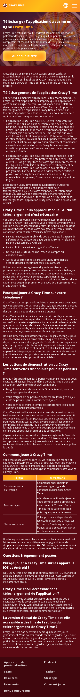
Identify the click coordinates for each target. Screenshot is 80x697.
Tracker (49, 671)
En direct (50, 662)
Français (66, 5)
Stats (8, 671)
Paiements (11, 684)
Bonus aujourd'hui (17, 690)
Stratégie (50, 678)
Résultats (10, 678)
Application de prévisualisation (15, 663)
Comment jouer (54, 684)
